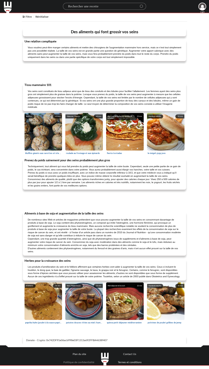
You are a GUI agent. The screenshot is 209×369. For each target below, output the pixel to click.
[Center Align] (142, 4)
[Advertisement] (104, 72)
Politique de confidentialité (78, 362)
